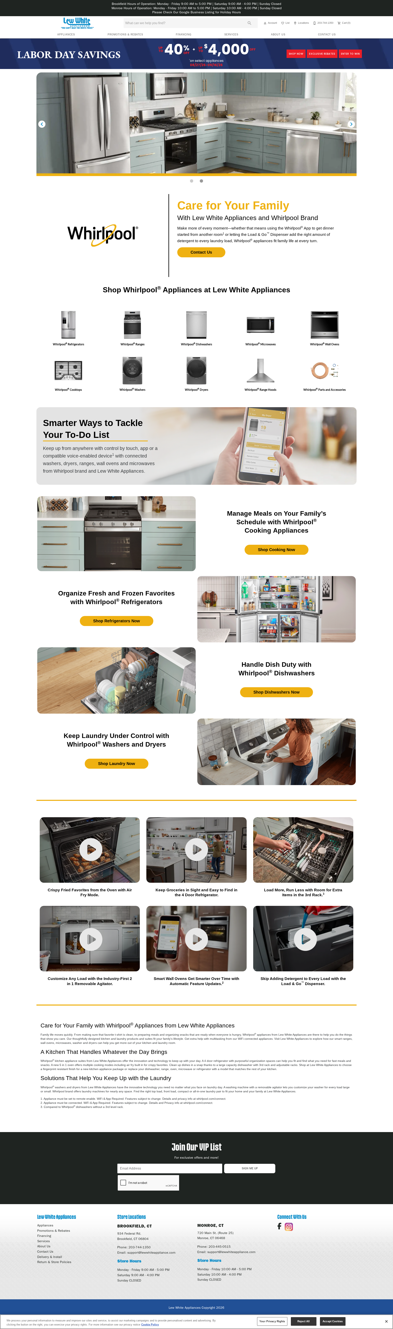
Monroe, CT (210, 1225)
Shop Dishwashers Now (276, 692)
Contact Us (327, 34)
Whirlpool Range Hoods (260, 389)
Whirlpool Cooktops (68, 389)
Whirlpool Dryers (196, 389)
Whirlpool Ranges (133, 344)
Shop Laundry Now (116, 763)
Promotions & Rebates (125, 34)
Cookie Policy (150, 1324)
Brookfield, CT (134, 1226)
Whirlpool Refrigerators (68, 344)
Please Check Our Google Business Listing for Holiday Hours (196, 12)
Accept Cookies (333, 1321)
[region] (196, 1321)
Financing (183, 34)
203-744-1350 (140, 1247)
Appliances (66, 34)
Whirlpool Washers (132, 389)
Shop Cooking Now (276, 549)
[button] (265, 23)
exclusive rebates (322, 53)
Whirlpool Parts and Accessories (324, 389)
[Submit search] (249, 23)
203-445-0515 (220, 1247)
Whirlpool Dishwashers (196, 344)
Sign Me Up (250, 1168)
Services (231, 34)
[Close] (386, 1321)
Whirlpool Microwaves (260, 344)
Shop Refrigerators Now (116, 621)
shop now (296, 53)
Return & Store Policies (54, 1262)
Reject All (303, 1321)
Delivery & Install (49, 1257)
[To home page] (77, 23)
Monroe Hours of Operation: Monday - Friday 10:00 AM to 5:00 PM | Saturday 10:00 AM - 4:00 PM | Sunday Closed (197, 8)
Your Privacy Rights (272, 1321)
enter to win (350, 53)
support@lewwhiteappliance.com (151, 1252)
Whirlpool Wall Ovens (324, 344)
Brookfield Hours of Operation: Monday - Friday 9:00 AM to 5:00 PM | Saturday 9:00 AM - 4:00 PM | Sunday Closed (196, 4)
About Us (278, 34)
